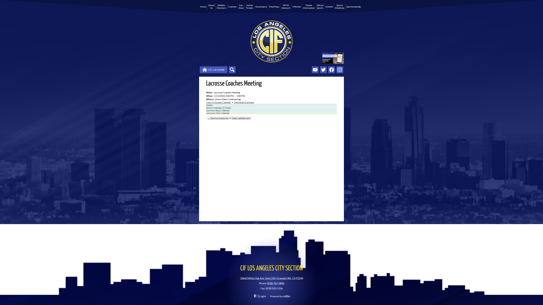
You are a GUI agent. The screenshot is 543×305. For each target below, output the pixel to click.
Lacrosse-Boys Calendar (218, 110)
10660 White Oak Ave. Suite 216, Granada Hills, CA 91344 (271, 278)
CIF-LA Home (216, 69)
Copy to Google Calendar (218, 102)
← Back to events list (218, 118)
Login (259, 296)
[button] (211, 6)
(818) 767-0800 (275, 283)
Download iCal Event (244, 102)
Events (209, 105)
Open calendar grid (241, 118)
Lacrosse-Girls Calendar (218, 113)
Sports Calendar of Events (218, 107)
